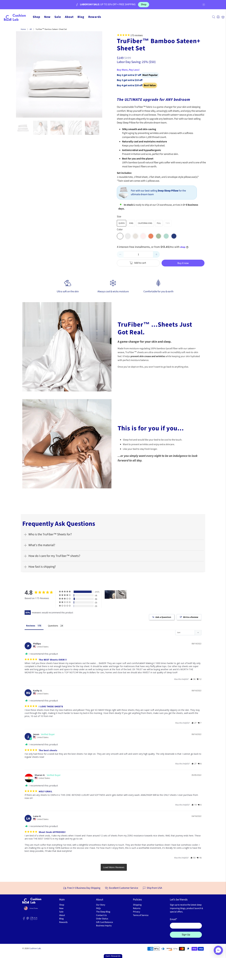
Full (159, 223)
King (131, 223)
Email (173, 919)
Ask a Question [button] (163, 617)
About (69, 17)
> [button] (114, 867)
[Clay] (151, 236)
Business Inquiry (104, 925)
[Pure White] (120, 236)
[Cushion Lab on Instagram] (31, 919)
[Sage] (158, 236)
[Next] (97, 74)
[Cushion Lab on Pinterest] (27, 919)
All (31, 29)
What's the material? (41, 545)
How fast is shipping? (42, 566)
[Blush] (143, 236)
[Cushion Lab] (16, 17)
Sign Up (186, 934)
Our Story (100, 904)
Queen (122, 223)
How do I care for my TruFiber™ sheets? (54, 556)
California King (145, 223)
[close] (203, 4)
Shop (143, 4)
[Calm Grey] (128, 236)
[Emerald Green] (166, 236)
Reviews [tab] (30, 625)
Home (23, 29)
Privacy (136, 911)
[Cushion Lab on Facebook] (23, 919)
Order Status (102, 918)
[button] (193, 679)
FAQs (98, 908)
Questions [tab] (53, 625)
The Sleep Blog (103, 911)
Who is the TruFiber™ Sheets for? (50, 534)
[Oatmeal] (135, 236)
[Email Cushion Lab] (35, 919)
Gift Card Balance (104, 922)
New (47, 17)
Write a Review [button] (190, 617)
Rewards (94, 17)
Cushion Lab (35, 948)
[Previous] (21, 74)
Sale (57, 17)
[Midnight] (174, 236)
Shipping (137, 904)
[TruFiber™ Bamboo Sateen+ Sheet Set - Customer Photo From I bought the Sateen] (121, 594)
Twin (167, 223)
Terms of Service (140, 915)
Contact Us (101, 915)
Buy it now (183, 263)
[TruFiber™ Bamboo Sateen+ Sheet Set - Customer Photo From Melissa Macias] (110, 594)
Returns (136, 908)
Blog (80, 17)
